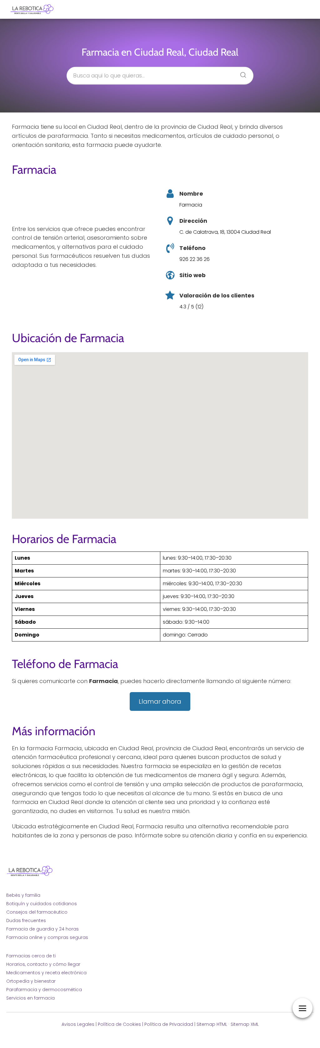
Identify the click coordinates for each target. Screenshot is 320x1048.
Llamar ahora (160, 701)
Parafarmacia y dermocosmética (44, 989)
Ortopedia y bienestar (31, 981)
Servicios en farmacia (30, 998)
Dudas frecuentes (26, 920)
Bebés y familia (23, 895)
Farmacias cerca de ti (31, 956)
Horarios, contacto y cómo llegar (43, 964)
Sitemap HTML (212, 1024)
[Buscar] (241, 73)
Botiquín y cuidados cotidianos (41, 904)
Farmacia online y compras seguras (47, 937)
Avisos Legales (78, 1024)
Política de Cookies (119, 1024)
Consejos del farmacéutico (37, 912)
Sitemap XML (245, 1024)
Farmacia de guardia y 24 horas (42, 929)
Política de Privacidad (168, 1024)
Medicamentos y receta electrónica (46, 973)
